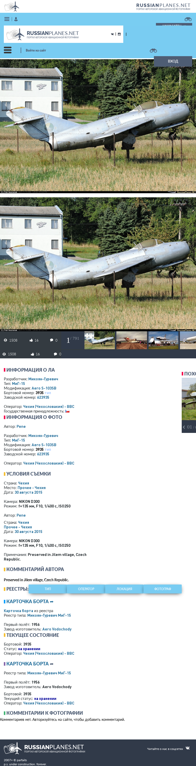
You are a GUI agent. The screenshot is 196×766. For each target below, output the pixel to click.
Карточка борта (18, 610)
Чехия (23, 483)
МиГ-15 (18, 383)
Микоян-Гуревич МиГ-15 (49, 615)
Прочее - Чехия (32, 487)
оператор (86, 589)
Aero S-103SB (44, 388)
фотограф (162, 589)
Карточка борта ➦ (30, 601)
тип (47, 392)
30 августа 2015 (28, 492)
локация (124, 589)
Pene (21, 426)
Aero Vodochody (56, 629)
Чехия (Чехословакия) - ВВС (48, 406)
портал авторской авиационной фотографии (163, 9)
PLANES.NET (163, 5)
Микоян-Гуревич (43, 378)
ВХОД (173, 61)
